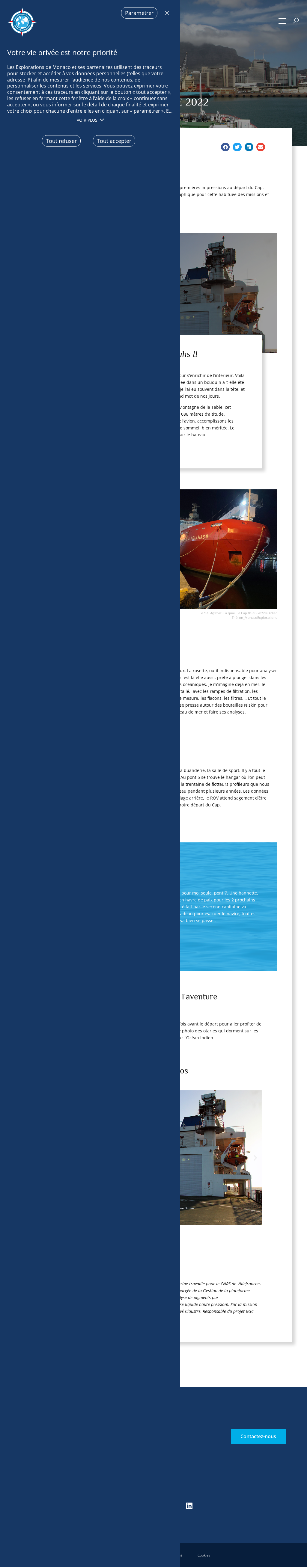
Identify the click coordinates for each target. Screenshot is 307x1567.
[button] (282, 21)
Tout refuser (165, 13)
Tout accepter (114, 140)
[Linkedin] (189, 1505)
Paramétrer (139, 12)
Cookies (204, 1555)
